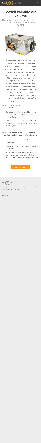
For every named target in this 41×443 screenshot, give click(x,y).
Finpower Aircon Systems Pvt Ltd (23, 187)
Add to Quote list (20, 167)
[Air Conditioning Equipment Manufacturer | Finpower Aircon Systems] (11, 3)
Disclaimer (16, 189)
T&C (21, 189)
